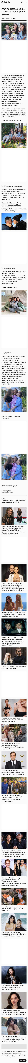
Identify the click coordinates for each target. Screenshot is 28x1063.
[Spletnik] (5, 2)
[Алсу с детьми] (14, 302)
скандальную (7, 370)
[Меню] (26, 2)
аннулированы (6, 378)
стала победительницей (16, 374)
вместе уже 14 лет (14, 205)
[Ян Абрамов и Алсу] (14, 221)
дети (7, 493)
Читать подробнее (9, 1057)
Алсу (16, 76)
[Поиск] (22, 2)
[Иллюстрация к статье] (14, 31)
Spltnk (8, 491)
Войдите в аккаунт (8, 500)
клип (3, 368)
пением (23, 362)
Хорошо (22, 1060)
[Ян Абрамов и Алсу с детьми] (14, 135)
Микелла (4, 360)
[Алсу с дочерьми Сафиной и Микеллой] (14, 399)
